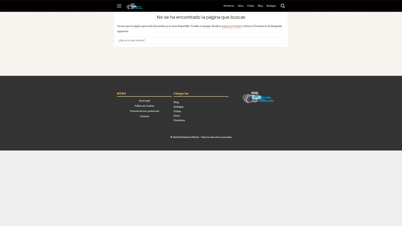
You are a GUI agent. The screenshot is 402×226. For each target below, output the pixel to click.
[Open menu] (119, 6)
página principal (232, 26)
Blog (260, 5)
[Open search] (283, 6)
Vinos (241, 5)
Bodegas (271, 5)
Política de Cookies (144, 106)
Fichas (250, 5)
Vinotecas (228, 5)
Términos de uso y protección (144, 111)
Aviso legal (144, 100)
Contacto (144, 116)
